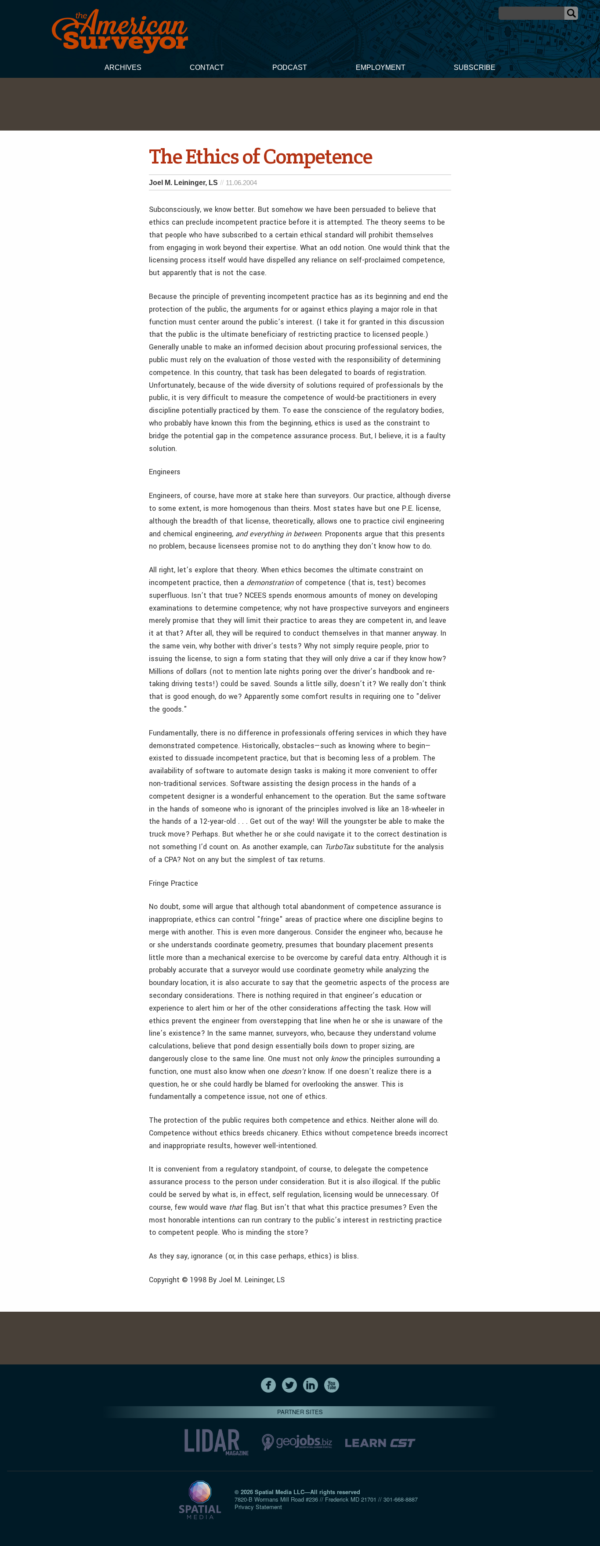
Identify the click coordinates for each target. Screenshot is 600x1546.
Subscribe (474, 67)
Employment (380, 67)
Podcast (289, 67)
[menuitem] (123, 68)
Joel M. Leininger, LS (183, 182)
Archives (123, 67)
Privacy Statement (258, 1506)
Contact (207, 67)
